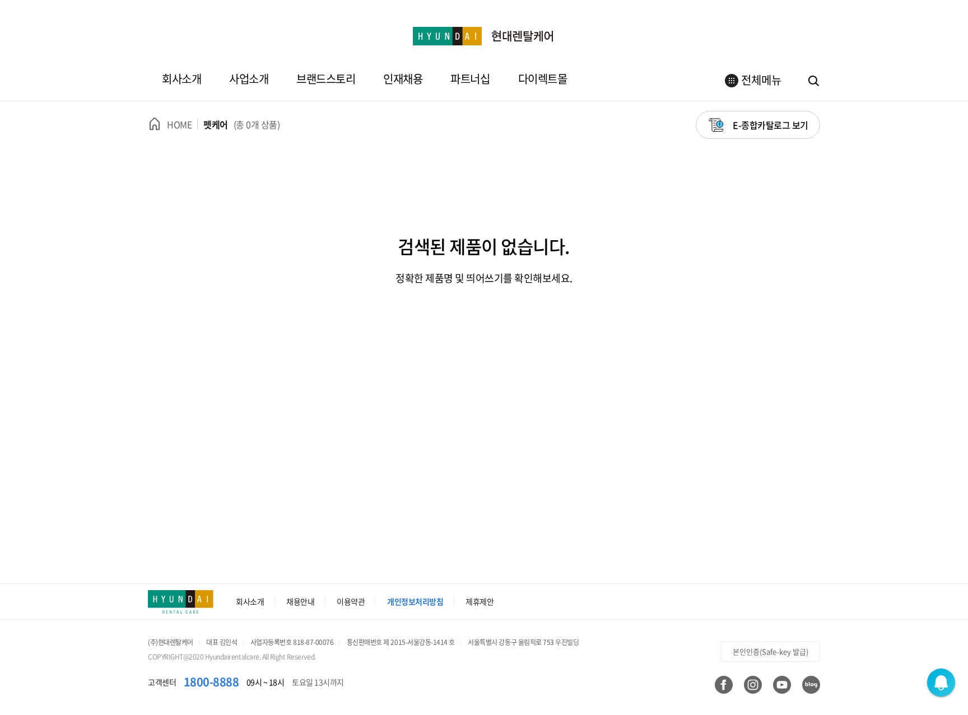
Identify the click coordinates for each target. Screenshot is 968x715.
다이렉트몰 (542, 79)
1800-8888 (211, 682)
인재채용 (402, 79)
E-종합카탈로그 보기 (770, 125)
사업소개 (248, 79)
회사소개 (181, 79)
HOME (179, 124)
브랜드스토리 (325, 79)
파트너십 (470, 79)
